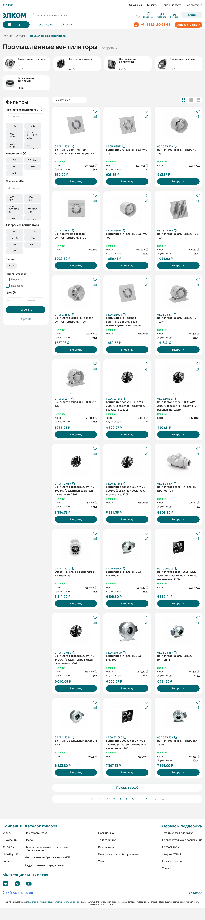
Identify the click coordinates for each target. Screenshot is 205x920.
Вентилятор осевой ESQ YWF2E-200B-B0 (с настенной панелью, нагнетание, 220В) (177, 575)
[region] (25, 136)
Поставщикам (170, 847)
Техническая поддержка (177, 832)
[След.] (155, 799)
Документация (171, 854)
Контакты (152, 5)
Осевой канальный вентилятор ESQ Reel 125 (74, 573)
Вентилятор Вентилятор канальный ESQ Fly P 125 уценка (74, 151)
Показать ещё (127, 787)
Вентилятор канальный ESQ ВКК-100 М (123, 573)
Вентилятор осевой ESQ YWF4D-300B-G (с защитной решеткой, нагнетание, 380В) (75, 490)
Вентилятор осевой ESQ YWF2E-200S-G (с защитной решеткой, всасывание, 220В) (126, 405)
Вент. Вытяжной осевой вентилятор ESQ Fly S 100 (70, 235)
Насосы (29, 840)
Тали (101, 861)
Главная (7, 36)
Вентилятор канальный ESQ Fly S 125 (126, 151)
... (139, 799)
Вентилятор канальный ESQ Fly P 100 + (177, 319)
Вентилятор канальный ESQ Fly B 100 (177, 235)
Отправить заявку (188, 24)
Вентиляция (106, 847)
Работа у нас (10, 854)
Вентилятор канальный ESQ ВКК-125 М (174, 657)
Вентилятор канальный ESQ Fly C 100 (126, 235)
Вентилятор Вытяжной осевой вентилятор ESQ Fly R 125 (74, 319)
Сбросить (26, 319)
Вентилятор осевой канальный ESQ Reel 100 (177, 488)
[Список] (191, 100)
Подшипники (106, 832)
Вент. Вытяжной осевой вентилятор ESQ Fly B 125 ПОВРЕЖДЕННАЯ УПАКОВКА (123, 321)
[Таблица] (199, 100)
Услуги (7, 832)
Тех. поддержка (194, 5)
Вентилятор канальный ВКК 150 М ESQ (76, 742)
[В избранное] (95, 111)
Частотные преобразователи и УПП (47, 857)
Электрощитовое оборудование (118, 854)
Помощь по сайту (171, 5)
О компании (135, 5)
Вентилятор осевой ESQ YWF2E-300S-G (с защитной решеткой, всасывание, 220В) (126, 490)
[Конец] (163, 799)
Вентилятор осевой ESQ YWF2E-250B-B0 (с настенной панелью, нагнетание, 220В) (126, 744)
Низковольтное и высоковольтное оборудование (47, 849)
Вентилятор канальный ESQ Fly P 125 (177, 151)
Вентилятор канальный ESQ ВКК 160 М (177, 742)
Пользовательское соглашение (182, 840)
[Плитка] (183, 100)
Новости (8, 861)
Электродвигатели (37, 832)
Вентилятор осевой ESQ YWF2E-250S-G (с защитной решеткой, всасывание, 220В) (177, 405)
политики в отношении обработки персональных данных (53, 901)
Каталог (20, 36)
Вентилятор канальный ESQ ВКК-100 (123, 657)
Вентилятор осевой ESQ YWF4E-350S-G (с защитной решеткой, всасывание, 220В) (75, 659)
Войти (192, 15)
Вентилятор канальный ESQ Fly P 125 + (75, 403)
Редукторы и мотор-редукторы (44, 865)
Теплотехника (107, 840)
